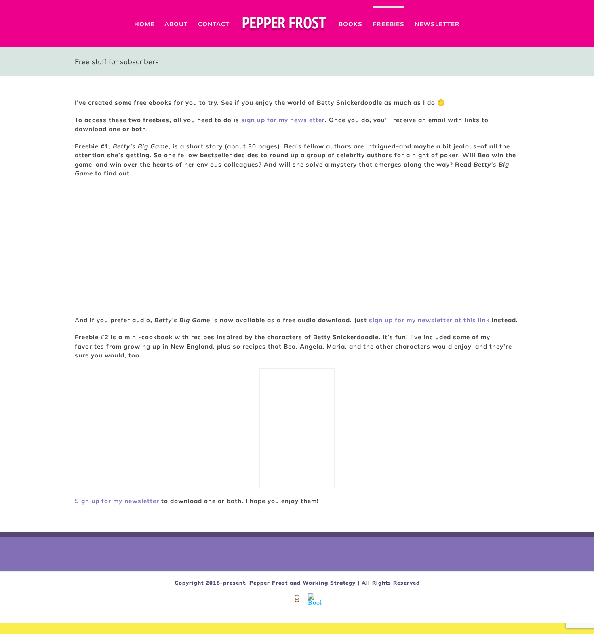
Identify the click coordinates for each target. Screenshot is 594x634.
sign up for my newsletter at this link (429, 320)
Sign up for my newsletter (117, 501)
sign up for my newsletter (283, 120)
